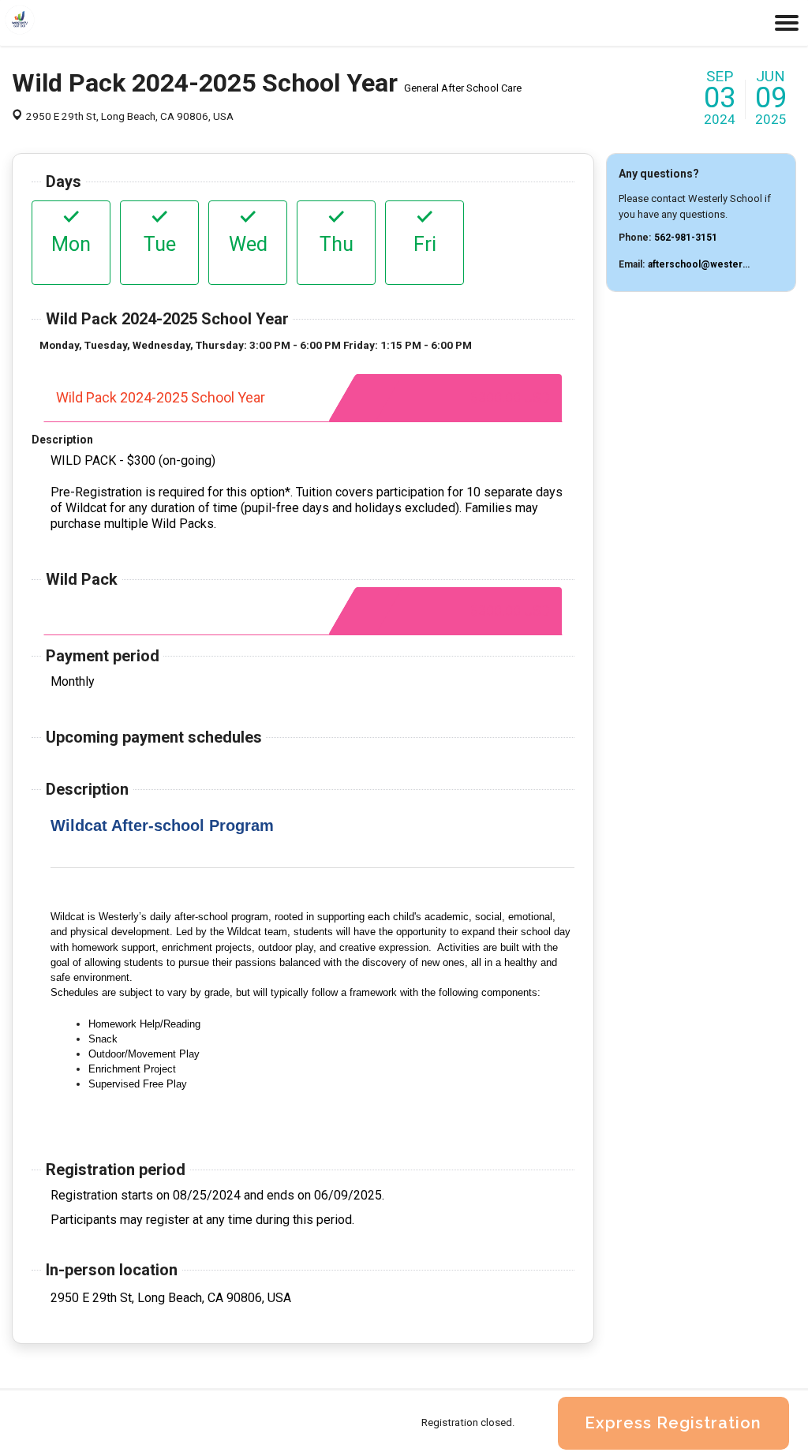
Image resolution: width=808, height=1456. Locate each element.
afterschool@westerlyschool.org (724, 264)
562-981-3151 (685, 237)
